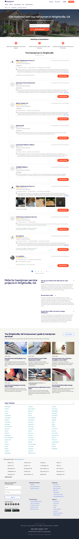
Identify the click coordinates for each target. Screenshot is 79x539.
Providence (55, 415)
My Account (56, 484)
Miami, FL (59, 465)
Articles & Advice (29, 4)
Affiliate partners (57, 515)
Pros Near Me (56, 492)
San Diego (7, 424)
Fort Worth (54, 428)
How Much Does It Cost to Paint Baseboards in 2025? (37, 359)
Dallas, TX (59, 462)
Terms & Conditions (47, 531)
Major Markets (9, 403)
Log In (64, 1)
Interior (6, 4)
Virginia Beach (55, 442)
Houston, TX (27, 465)
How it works (56, 501)
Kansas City (31, 424)
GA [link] (9, 7)
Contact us (55, 511)
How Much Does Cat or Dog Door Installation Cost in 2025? (62, 359)
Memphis (54, 417)
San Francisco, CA (28, 474)
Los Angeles (8, 417)
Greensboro (31, 439)
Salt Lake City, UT (44, 471)
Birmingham (8, 406)
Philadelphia (55, 411)
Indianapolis (8, 453)
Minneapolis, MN (28, 468)
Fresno (6, 413)
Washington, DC (61, 474)
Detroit (30, 415)
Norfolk (53, 437)
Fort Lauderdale (9, 437)
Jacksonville (8, 439)
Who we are (56, 503)
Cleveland (30, 448)
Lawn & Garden (17, 4)
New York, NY (60, 468)
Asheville (30, 435)
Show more (66, 72)
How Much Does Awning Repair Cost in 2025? (15, 359)
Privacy (32, 529)
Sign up (13, 497)
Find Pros (32, 484)
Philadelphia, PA (12, 471)
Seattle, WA (43, 474)
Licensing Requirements (58, 496)
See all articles (68, 334)
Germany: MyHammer (32, 525)
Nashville (54, 420)
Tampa (6, 446)
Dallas (53, 424)
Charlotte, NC (27, 462)
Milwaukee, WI (11, 468)
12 (46, 271)
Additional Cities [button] (8, 477)
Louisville (30, 406)
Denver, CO (10, 465)
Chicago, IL (43, 462)
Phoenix (7, 409)
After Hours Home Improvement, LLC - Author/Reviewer (37, 383)
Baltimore (30, 411)
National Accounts (34, 509)
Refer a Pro (55, 490)
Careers (55, 505)
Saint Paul (30, 422)
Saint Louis (31, 426)
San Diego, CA (11, 474)
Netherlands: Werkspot (47, 525)
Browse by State (19, 459)
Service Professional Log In (36, 501)
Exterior (11, 4)
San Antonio (55, 433)
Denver (6, 431)
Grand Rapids (31, 417)
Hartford (7, 433)
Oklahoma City (32, 453)
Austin (53, 422)
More (23, 4)
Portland (54, 406)
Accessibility (45, 529)
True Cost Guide (56, 486)
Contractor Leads (34, 507)
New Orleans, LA (44, 468)
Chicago (7, 451)
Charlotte (30, 437)
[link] (39, 62)
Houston (54, 431)
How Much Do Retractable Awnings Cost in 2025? (62, 385)
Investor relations (57, 509)
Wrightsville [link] (13, 7)
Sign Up (71, 1)
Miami (6, 442)
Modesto (7, 420)
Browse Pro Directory (35, 486)
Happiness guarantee (58, 513)
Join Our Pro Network (35, 503)
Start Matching (39, 29)
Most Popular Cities (8, 459)
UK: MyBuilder (55, 525)
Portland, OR (27, 471)
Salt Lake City (55, 435)
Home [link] (6, 7)
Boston (30, 413)
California (36, 529)
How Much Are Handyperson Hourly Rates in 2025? (15, 385)
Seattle (53, 444)
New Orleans (31, 409)
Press (54, 507)
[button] (20, 202)
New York (30, 433)
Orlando (7, 444)
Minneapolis (31, 420)
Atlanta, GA (10, 462)
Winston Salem (32, 444)
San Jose (7, 428)
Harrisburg (54, 409)
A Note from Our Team (58, 494)
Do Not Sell (40, 529)
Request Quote (63, 76)
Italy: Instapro (39, 525)
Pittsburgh (54, 413)
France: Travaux (24, 525)
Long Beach (8, 415)
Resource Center (57, 488)
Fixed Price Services (34, 488)
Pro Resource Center (34, 505)
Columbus (30, 451)
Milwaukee (54, 448)
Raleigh (30, 442)
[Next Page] (50, 271)
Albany (30, 431)
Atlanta (6, 448)
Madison (54, 446)
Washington (8, 435)
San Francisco (8, 426)
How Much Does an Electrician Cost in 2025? (39, 388)
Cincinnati (30, 446)
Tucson (6, 411)
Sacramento (8, 422)
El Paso (53, 426)
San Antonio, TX (60, 471)
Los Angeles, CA (44, 465)
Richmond (54, 439)
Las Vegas (30, 428)
